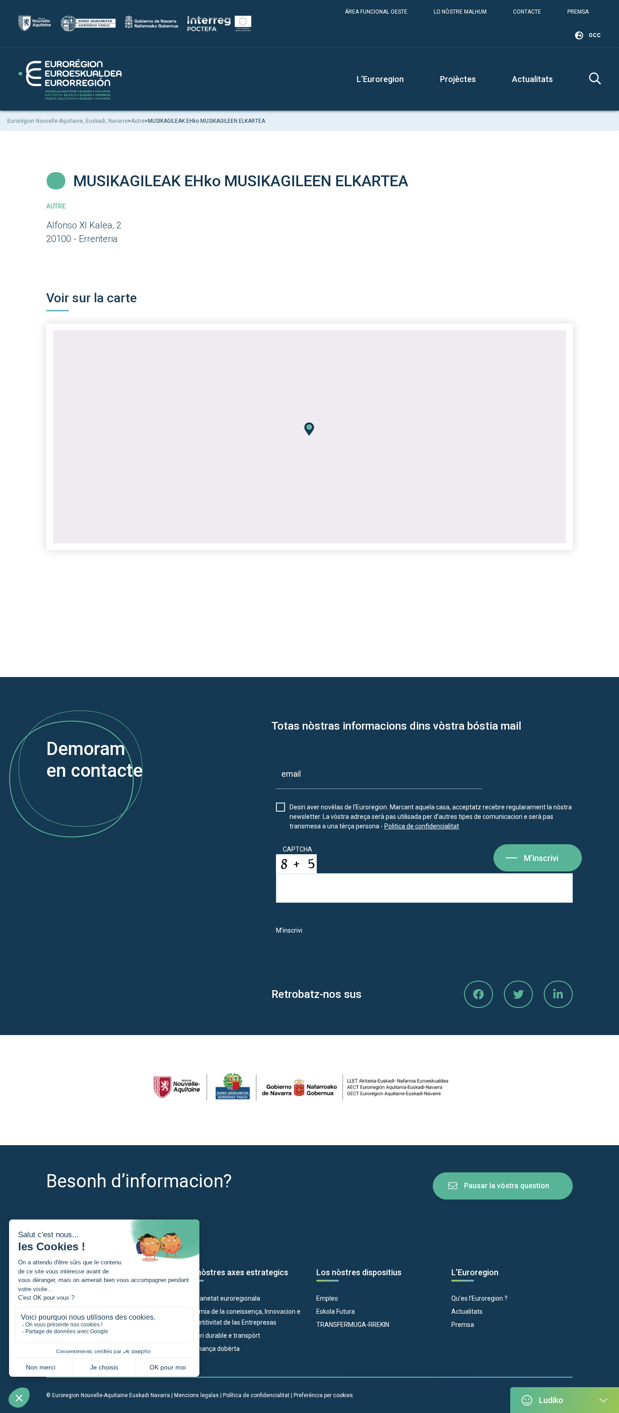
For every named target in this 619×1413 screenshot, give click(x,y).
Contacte (527, 12)
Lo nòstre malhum (460, 12)
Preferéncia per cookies (323, 1395)
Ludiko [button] (551, 1400)
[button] (309, 429)
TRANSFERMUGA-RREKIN (352, 1324)
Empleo (327, 1298)
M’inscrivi (541, 858)
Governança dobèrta (210, 1348)
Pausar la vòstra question (506, 1185)
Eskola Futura (335, 1311)
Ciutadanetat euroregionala (220, 1298)
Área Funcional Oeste (376, 12)
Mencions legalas (196, 1395)
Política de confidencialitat (257, 1395)
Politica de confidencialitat (421, 826)
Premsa (578, 12)
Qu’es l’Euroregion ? (479, 1298)
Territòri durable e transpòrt (220, 1335)
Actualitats (532, 79)
